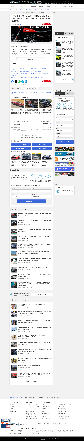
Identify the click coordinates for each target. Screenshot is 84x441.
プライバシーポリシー (52, 430)
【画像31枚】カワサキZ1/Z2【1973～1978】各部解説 (22, 65)
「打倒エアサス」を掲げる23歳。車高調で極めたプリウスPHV (32, 267)
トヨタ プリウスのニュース (31, 404)
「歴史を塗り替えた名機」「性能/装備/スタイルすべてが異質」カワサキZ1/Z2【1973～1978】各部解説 (31, 18)
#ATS (18, 88)
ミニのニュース (61, 413)
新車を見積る (42, 148)
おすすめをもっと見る (30, 381)
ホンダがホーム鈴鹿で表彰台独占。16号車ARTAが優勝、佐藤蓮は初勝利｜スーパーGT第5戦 (31, 111)
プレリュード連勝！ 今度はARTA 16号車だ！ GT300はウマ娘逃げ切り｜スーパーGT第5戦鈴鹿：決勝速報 (35, 245)
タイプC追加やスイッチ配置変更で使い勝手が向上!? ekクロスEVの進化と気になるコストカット (35, 343)
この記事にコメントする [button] (19, 124)
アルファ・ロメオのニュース (64, 416)
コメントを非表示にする (47, 121)
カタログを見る (22, 144)
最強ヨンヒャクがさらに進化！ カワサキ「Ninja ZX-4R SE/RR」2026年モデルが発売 (28, 71)
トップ (12, 6)
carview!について (35, 430)
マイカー (71, 6)
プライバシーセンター (61, 430)
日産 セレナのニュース (30, 411)
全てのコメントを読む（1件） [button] (31, 135)
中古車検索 (33, 6)
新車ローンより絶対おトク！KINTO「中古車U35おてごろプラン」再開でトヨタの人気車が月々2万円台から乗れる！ (34, 259)
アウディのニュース (62, 408)
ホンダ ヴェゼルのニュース (31, 414)
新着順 (50, 123)
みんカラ (27, 431)
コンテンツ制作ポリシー (36, 431)
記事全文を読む (30, 59)
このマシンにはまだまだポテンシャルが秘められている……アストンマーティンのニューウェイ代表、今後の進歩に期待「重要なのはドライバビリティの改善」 (34, 284)
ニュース (55, 6)
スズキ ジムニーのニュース (31, 418)
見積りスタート (32, 201)
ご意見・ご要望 (68, 431)
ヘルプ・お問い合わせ (36, 433)
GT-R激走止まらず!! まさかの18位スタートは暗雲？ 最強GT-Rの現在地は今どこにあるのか (34, 230)
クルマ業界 (12, 406)
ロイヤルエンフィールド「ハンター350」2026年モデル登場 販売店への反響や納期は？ (35, 359)
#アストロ (28, 88)
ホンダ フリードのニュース (31, 416)
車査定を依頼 (59, 93)
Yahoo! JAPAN (71, 1)
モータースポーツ (13, 409)
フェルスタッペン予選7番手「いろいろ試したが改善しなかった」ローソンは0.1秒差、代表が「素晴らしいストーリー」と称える (34, 312)
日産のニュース (45, 408)
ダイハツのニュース (46, 418)
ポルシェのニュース (62, 411)
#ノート (36, 88)
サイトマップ (48, 431)
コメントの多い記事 (69, 33)
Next (51, 103)
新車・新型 (12, 404)
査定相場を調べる (22, 148)
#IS (32, 88)
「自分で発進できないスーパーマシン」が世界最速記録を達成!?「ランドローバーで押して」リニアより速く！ (34, 328)
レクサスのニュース (46, 406)
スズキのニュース (45, 416)
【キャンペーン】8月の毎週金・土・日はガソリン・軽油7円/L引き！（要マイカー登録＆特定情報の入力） (31, 93)
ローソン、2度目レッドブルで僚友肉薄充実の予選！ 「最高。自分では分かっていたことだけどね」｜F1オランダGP (34, 321)
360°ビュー (19, 6)
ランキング (59, 33)
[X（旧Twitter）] (24, 424)
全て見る (65, 79)
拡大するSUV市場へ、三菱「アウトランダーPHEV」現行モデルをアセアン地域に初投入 (34, 275)
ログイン (63, 1)
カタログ (26, 6)
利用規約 (67, 430)
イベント (11, 413)
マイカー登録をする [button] (42, 294)
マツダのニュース (45, 413)
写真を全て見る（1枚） (32, 42)
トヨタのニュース (45, 404)
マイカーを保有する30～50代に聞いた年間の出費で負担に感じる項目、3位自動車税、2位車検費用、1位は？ (35, 336)
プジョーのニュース (62, 414)
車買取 (48, 6)
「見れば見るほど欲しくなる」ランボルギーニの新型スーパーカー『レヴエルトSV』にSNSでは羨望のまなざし (34, 350)
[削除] (10, 418)
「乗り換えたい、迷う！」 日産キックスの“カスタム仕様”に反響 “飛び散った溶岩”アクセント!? (45, 111)
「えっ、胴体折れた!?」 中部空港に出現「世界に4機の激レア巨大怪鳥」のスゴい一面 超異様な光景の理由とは (34, 252)
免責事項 (71, 430)
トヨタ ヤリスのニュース (31, 408)
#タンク (22, 88)
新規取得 (67, 1)
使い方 (26, 121)
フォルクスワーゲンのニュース (64, 409)
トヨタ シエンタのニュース (31, 409)
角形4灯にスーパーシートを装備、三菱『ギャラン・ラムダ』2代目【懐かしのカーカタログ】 (34, 237)
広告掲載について (55, 431)
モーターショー (13, 411)
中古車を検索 (42, 144)
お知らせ (45, 430)
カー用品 (11, 408)
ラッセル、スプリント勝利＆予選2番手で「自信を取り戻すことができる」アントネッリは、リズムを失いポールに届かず (34, 374)
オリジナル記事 (62, 6)
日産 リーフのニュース (30, 413)
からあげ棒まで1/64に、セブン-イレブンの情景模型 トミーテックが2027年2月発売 (34, 305)
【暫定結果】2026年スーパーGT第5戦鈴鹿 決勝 (29, 365)
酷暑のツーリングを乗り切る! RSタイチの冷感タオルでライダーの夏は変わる (27, 77)
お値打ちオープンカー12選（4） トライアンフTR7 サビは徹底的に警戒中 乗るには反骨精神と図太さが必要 (17, 111)
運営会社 (41, 430)
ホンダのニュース (45, 409)
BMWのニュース (61, 406)
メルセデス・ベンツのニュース (64, 404)
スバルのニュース (45, 414)
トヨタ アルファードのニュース (32, 406)
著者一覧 (43, 431)
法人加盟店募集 (62, 431)
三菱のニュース (45, 411)
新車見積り (41, 6)
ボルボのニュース (62, 418)
